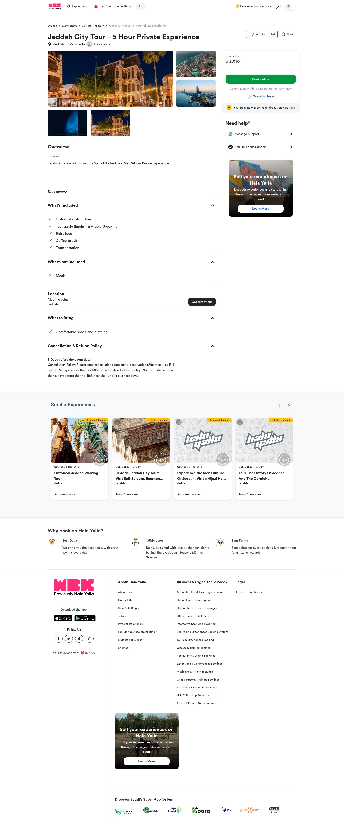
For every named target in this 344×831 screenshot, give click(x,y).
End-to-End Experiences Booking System (202, 632)
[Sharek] (225, 810)
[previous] (279, 406)
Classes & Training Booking (194, 648)
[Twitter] (69, 639)
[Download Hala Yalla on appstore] (63, 619)
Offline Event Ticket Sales (193, 616)
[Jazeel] (175, 810)
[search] (139, 6)
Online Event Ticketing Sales (195, 600)
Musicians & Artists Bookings (195, 671)
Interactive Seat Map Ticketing (196, 624)
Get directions (202, 302)
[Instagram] (90, 639)
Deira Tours (102, 44)
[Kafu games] (124, 812)
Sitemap (123, 648)
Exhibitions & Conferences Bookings (199, 663)
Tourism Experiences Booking (195, 640)
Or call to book (263, 96)
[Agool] (150, 810)
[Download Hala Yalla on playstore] (85, 619)
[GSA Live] (274, 810)
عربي (279, 6)
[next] (289, 406)
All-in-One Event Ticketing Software (200, 592)
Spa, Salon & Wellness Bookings (197, 687)
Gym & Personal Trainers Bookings (198, 679)
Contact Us (125, 600)
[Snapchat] (79, 639)
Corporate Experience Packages (197, 608)
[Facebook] (59, 639)
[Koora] (201, 810)
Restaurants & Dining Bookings (196, 656)
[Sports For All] (249, 810)
